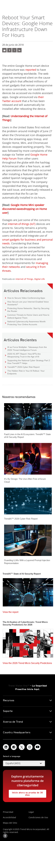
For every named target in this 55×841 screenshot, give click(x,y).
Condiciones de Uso (38, 817)
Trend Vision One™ (18, 685)
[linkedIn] (19, 50)
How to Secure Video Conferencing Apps (25, 298)
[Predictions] (28, 642)
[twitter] (14, 50)
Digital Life (39, 279)
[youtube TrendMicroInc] (37, 747)
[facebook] (9, 50)
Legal (31, 812)
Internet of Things (24, 279)
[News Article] (4, 50)
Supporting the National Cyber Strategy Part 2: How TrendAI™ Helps (27, 362)
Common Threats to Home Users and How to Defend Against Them (27, 316)
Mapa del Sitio (10, 822)
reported (30, 69)
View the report (10, 611)
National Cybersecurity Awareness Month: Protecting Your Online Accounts (25, 323)
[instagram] (30, 747)
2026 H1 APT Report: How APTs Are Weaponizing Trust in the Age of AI (23, 355)
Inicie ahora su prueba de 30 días (26, 793)
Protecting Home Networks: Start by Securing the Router (27, 309)
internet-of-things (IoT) (21, 224)
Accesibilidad (9, 817)
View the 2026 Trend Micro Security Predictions (27, 662)
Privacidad (8, 812)
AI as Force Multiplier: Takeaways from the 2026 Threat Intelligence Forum (26, 348)
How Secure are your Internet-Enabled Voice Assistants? (27, 303)
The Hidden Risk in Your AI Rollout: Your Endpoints (25, 372)
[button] (24, 763)
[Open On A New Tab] (22, 747)
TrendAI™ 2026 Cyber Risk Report (23, 367)
